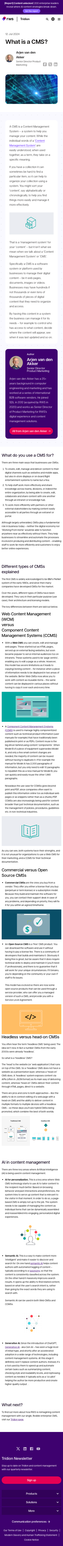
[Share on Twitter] (50, 64)
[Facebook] (31, 1449)
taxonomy (35, 1270)
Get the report (31, 11)
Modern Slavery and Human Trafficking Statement (31, 1534)
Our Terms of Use (13, 1530)
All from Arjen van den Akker (29, 431)
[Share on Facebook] (45, 64)
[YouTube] (38, 1449)
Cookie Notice (31, 1539)
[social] (45, 1449)
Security (53, 1530)
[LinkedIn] (25, 1449)
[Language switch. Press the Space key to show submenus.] (53, 19)
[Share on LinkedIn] (56, 64)
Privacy (42, 1530)
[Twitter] (18, 1449)
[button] (8, 18)
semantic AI (36, 1263)
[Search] (47, 19)
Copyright (30, 1530)
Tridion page (17, 1419)
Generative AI (12, 1346)
